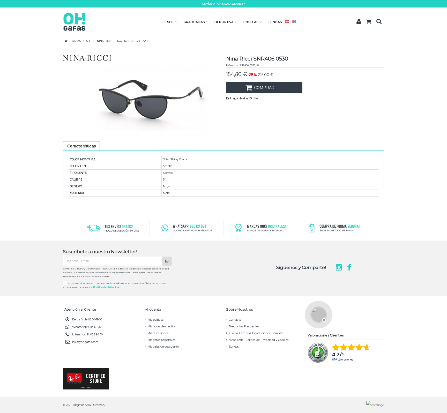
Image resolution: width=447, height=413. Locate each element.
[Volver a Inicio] (64, 41)
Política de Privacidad (107, 287)
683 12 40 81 (96, 327)
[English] (294, 22)
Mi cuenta (153, 309)
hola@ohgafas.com (85, 342)
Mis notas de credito (161, 326)
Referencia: (232, 65)
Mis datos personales (161, 340)
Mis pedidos (155, 319)
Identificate (358, 21)
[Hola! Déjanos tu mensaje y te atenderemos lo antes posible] (318, 314)
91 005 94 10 (95, 334)
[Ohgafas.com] (74, 21)
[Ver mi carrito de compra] (369, 21)
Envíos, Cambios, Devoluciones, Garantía (256, 333)
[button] (172, 22)
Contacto (235, 319)
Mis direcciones (157, 333)
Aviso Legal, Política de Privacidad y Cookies (258, 340)
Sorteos (234, 346)
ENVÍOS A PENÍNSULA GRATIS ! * (223, 3)
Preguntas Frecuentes (244, 326)
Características (81, 146)
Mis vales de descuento (163, 346)
